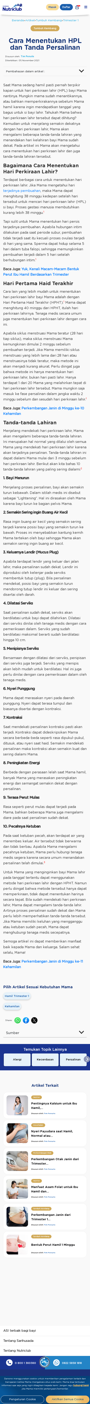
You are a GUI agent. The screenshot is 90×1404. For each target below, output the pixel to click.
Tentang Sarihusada (18, 1340)
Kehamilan (12, 1006)
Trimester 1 (70, 20)
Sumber (12, 1033)
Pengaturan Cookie (22, 1399)
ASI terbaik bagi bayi (19, 1330)
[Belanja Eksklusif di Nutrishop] (77, 7)
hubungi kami (81, 1385)
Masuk (52, 7)
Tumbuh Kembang (49, 20)
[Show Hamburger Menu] (86, 7)
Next (87, 1059)
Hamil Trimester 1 (17, 996)
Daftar (66, 7)
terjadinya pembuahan (21, 191)
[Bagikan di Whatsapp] (17, 1020)
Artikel (30, 20)
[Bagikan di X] (34, 1020)
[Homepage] (13, 7)
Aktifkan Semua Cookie (68, 1399)
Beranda (18, 20)
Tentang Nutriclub (17, 1350)
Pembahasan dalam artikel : (25, 71)
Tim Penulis (27, 56)
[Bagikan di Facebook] (26, 1020)
